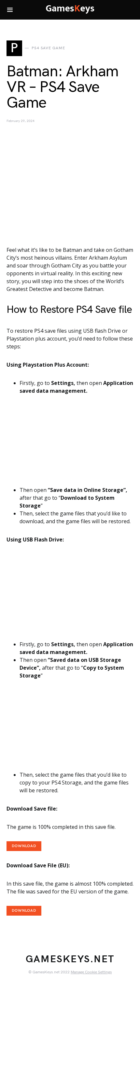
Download (24, 846)
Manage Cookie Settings (91, 972)
